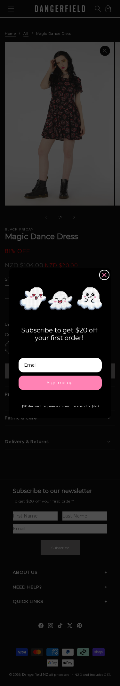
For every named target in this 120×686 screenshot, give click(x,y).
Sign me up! (60, 383)
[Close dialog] (104, 274)
